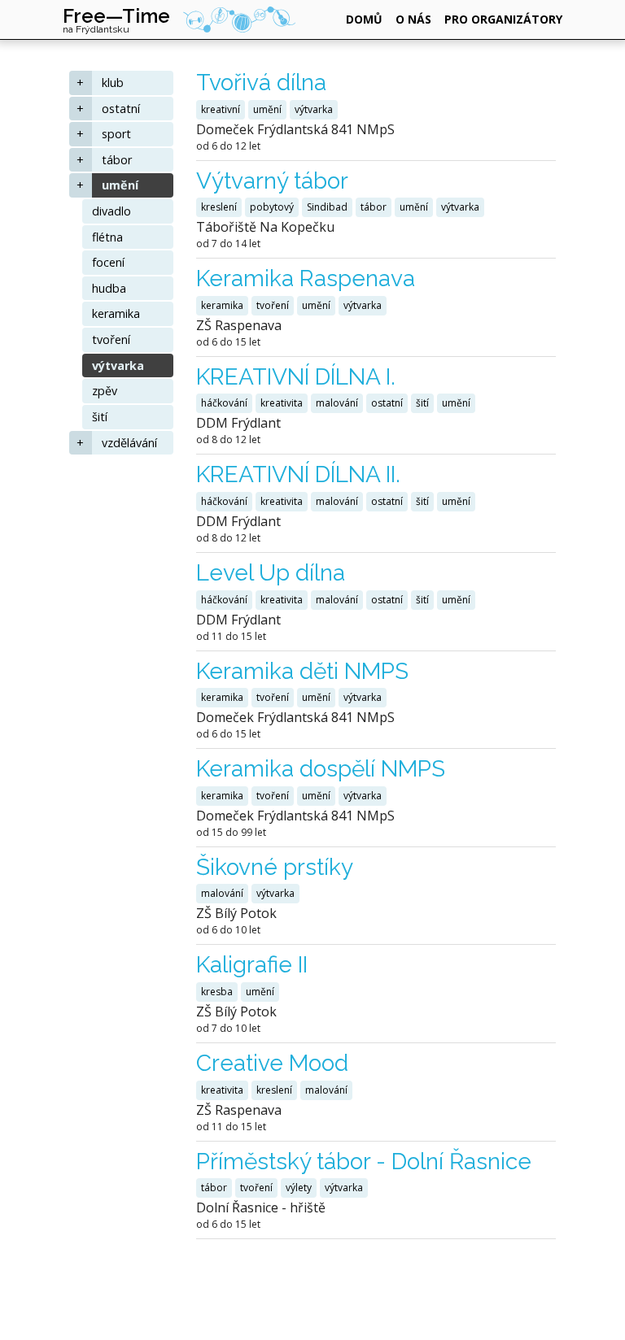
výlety (299, 1187)
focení (108, 262)
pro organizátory (503, 19)
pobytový (272, 207)
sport (116, 133)
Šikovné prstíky (274, 867)
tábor (117, 160)
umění (120, 185)
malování (337, 403)
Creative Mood (272, 1063)
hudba (109, 288)
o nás (413, 19)
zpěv (104, 390)
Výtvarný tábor (272, 181)
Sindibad (327, 207)
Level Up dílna (270, 572)
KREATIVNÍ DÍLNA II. (298, 474)
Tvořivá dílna (261, 82)
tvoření (111, 339)
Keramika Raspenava (305, 278)
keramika (116, 313)
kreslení (219, 207)
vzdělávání (129, 442)
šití (99, 416)
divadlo (111, 211)
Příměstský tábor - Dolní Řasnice (363, 1161)
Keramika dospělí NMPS (320, 768)
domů (364, 19)
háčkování (224, 403)
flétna (107, 237)
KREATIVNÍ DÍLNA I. (296, 376)
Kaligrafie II (252, 964)
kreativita (281, 403)
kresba (217, 991)
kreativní (220, 109)
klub (113, 82)
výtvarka (118, 365)
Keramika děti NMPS (302, 671)
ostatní (121, 108)
